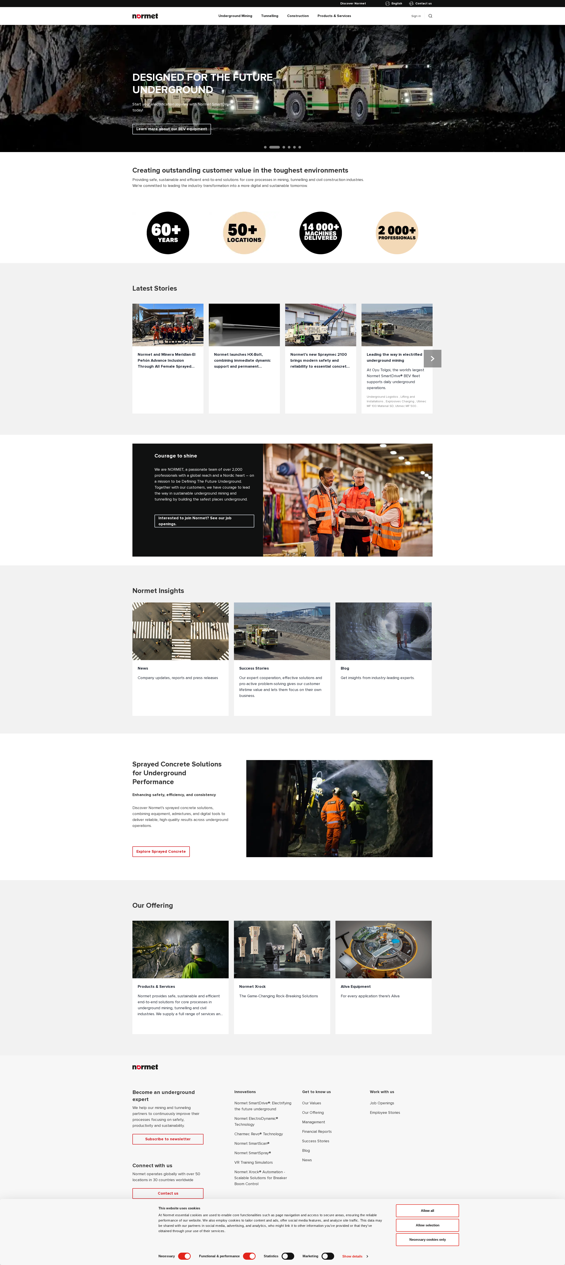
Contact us (423, 3)
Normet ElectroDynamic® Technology (256, 1121)
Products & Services (334, 16)
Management (313, 1122)
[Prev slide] (14, 88)
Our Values (311, 1103)
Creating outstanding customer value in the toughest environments (240, 170)
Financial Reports (317, 1131)
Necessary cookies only (427, 1239)
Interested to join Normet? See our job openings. (195, 521)
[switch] (249, 1256)
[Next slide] (551, 88)
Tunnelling (269, 16)
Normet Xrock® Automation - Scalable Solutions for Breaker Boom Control (260, 1177)
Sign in (416, 16)
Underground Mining (235, 16)
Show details (352, 1256)
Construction (298, 16)
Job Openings (382, 1103)
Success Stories (315, 1141)
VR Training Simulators (253, 1162)
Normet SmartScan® (251, 1143)
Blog (306, 1150)
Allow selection (427, 1225)
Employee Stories (385, 1112)
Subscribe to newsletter (168, 1139)
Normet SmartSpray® (252, 1152)
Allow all (427, 1210)
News (307, 1160)
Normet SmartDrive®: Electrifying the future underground (262, 1106)
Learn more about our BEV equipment (171, 128)
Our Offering (313, 1112)
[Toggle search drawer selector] (430, 16)
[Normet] (145, 16)
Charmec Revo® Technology (258, 1133)
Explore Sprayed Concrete (161, 851)
